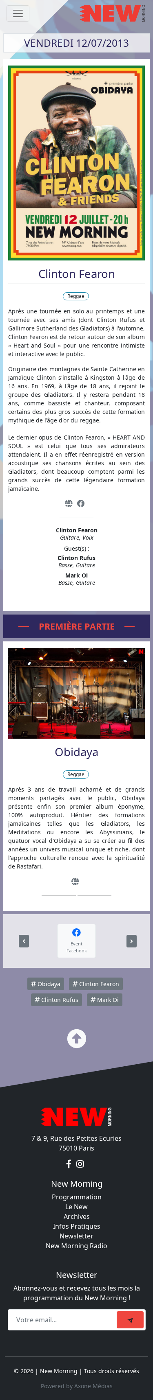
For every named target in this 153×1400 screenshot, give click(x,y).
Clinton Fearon (98, 984)
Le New (76, 1206)
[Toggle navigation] (18, 13)
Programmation (77, 1196)
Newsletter (76, 1236)
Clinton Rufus (59, 1000)
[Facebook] (81, 504)
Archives (77, 1216)
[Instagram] (80, 1164)
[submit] (130, 1319)
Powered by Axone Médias (77, 1386)
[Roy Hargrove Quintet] (131, 941)
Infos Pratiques (76, 1226)
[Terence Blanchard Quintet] (24, 941)
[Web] (68, 504)
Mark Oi (107, 1000)
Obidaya (48, 984)
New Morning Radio (76, 1245)
